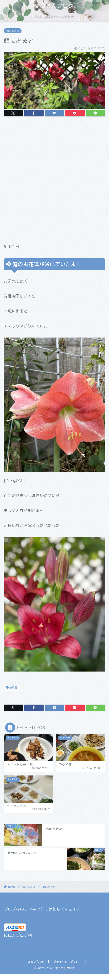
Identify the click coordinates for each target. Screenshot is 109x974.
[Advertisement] (54, 181)
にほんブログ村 (18, 935)
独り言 (13, 687)
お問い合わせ (36, 961)
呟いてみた (12, 31)
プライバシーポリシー (67, 961)
